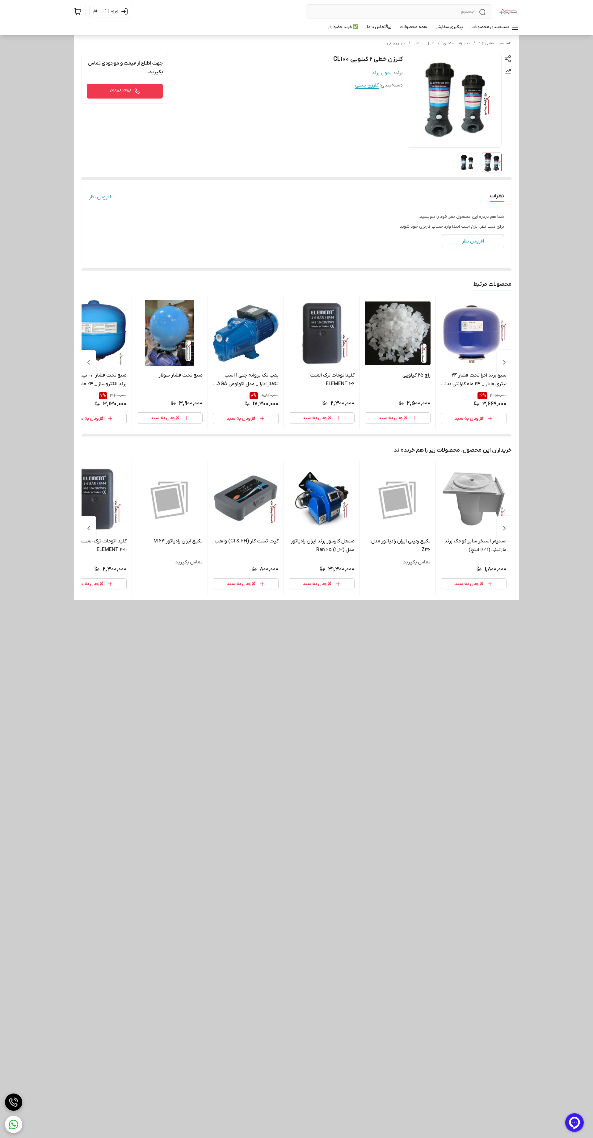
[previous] (504, 362)
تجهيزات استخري (456, 43)
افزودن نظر (100, 197)
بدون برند (382, 73)
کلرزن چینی (396, 43)
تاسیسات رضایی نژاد (495, 43)
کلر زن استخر (424, 43)
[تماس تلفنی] (13, 1102)
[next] (88, 362)
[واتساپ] (13, 1124)
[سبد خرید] (78, 11)
